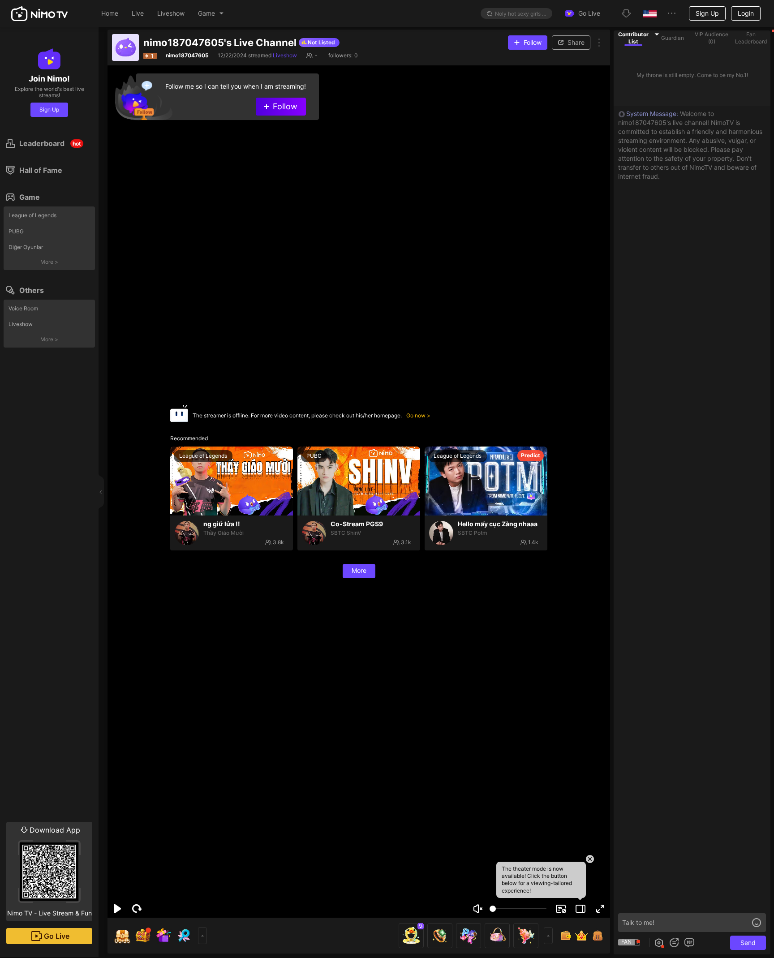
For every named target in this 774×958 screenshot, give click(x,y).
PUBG (16, 231)
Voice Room (23, 308)
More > (49, 261)
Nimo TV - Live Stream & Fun (49, 871)
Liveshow (21, 324)
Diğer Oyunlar (26, 247)
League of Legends (32, 215)
